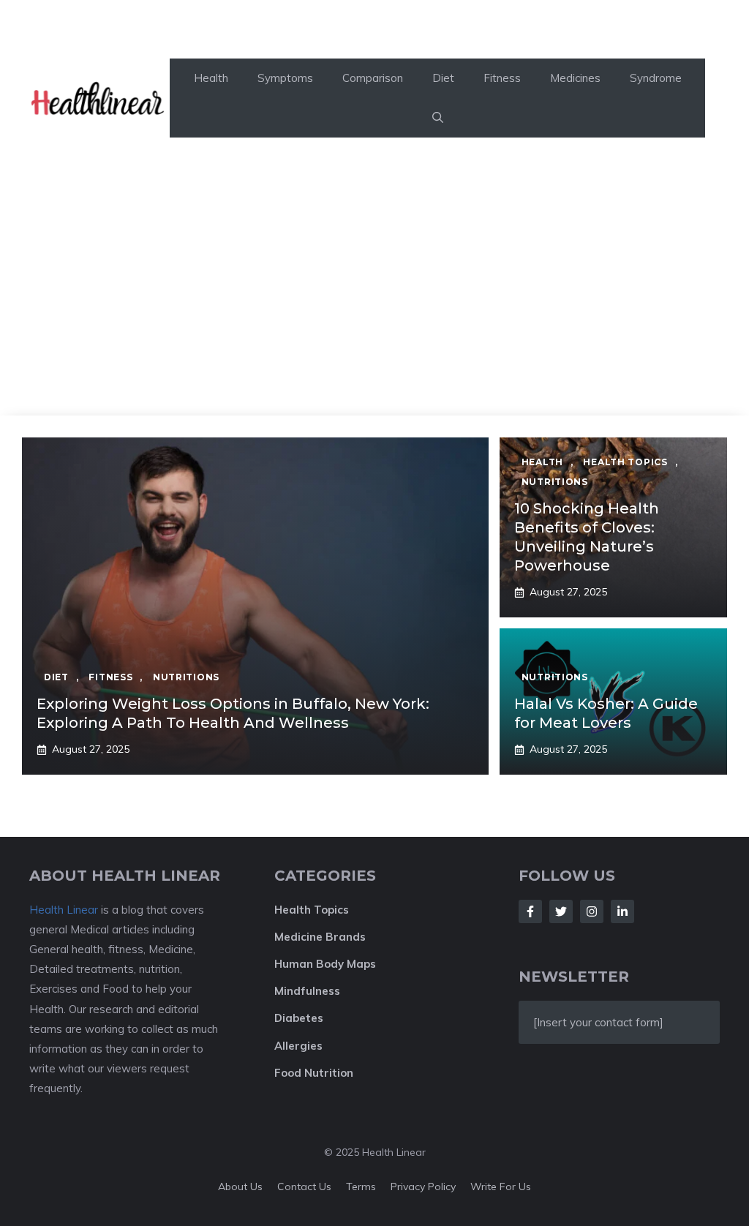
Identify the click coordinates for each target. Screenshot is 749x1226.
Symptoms (285, 78)
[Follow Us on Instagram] (591, 911)
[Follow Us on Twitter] (561, 911)
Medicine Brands (320, 937)
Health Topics (311, 910)
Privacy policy (423, 1186)
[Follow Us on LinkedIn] (622, 911)
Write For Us (500, 1186)
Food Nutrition (313, 1073)
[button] (438, 118)
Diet (443, 78)
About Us (240, 1186)
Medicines (575, 78)
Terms (361, 1186)
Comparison (372, 78)
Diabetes (298, 1018)
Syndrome (656, 78)
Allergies (298, 1046)
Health (211, 78)
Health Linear (63, 910)
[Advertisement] (374, 305)
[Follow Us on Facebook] (530, 911)
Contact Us (304, 1186)
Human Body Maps (325, 964)
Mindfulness (307, 991)
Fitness (502, 78)
